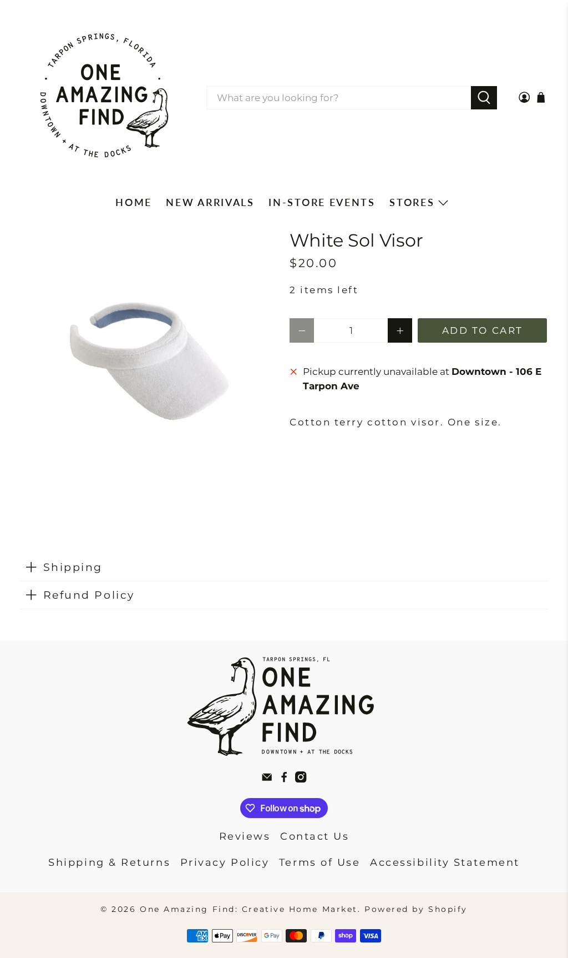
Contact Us (314, 836)
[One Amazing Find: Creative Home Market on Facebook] (284, 779)
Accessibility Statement (445, 862)
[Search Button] (484, 97)
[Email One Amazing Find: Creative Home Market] (266, 779)
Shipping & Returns (109, 862)
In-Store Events (322, 202)
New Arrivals (210, 202)
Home (133, 202)
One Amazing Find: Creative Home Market (249, 909)
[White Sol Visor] (149, 359)
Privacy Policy (225, 862)
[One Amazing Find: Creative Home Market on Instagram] (300, 779)
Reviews (245, 836)
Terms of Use (320, 862)
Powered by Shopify (416, 909)
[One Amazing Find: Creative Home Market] (104, 97)
